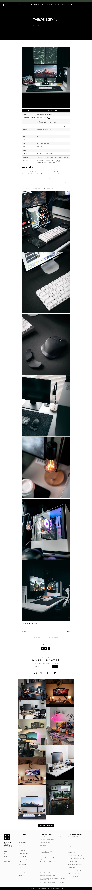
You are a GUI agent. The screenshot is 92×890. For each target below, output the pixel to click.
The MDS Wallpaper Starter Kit (47, 839)
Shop (43, 4)
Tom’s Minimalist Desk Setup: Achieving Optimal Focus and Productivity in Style (53, 862)
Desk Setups (23, 4)
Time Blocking (43, 848)
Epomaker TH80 (71, 852)
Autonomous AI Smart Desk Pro (75, 873)
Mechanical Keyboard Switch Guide (47, 870)
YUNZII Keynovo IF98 (73, 849)
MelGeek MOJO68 (72, 840)
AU (62, 121)
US (49, 114)
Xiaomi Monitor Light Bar (73, 877)
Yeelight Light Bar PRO (73, 846)
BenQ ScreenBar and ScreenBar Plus (76, 870)
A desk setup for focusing (45, 842)
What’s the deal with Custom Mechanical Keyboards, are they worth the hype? (52, 879)
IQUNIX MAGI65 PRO (73, 837)
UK (52, 114)
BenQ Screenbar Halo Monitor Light (76, 858)
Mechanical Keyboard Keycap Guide (47, 872)
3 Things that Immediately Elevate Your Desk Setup (51, 837)
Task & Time (43, 855)
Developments (67, 4)
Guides (57, 4)
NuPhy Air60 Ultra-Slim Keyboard (75, 855)
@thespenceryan (61, 172)
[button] (42, 648)
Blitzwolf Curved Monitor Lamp (75, 864)
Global (66, 126)
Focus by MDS (43, 845)
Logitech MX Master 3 (73, 861)
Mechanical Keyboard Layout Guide (47, 875)
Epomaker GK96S (72, 880)
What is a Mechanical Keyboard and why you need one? (52, 882)
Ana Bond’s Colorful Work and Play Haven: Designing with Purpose (52, 858)
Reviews (50, 4)
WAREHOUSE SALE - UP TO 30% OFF (46, 1)
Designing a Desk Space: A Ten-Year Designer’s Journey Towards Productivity (52, 866)
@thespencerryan (32, 623)
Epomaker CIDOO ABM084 (74, 843)
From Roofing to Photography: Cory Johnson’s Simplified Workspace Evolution (52, 851)
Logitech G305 (71, 867)
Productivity (34, 4)
